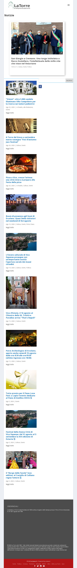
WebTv (44, 564)
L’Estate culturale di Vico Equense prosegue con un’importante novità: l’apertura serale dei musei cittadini (18, 259)
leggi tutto (10, 113)
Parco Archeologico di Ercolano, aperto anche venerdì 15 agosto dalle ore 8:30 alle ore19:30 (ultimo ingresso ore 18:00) (21, 354)
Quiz (63, 564)
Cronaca (25, 564)
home (14, 564)
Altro (48, 564)
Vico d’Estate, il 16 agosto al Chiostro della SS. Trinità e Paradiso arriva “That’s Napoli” (20, 315)
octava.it (34, 561)
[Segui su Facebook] (40, 86)
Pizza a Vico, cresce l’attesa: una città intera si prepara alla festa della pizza (20, 179)
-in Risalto (19, 107)
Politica (29, 67)
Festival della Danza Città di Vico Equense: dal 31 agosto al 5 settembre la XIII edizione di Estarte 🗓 (21, 435)
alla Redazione (28, 107)
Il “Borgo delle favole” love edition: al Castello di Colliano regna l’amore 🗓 (20, 475)
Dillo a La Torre (56, 564)
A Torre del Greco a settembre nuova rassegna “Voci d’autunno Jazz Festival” (21, 139)
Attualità (38, 564)
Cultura (20, 67)
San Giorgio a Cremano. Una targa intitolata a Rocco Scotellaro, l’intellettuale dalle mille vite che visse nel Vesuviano (35, 61)
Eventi (25, 67)
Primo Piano (30, 224)
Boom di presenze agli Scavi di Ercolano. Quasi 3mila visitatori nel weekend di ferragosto (21, 218)
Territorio (32, 564)
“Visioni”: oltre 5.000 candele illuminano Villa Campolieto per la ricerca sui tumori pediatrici (21, 101)
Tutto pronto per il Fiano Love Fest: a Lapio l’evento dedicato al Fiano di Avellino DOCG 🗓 (20, 395)
